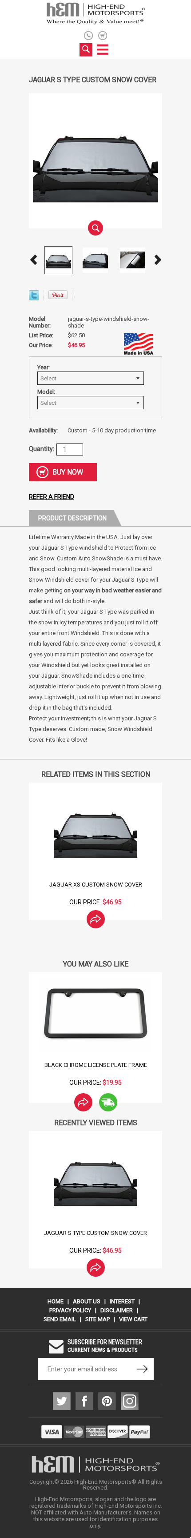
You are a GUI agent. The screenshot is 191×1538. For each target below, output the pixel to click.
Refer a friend (51, 496)
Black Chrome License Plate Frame (95, 1065)
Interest (122, 1301)
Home (56, 1301)
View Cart (133, 1319)
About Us (86, 1301)
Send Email (60, 1319)
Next (157, 260)
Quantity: (41, 448)
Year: (43, 367)
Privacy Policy (70, 1310)
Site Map (97, 1319)
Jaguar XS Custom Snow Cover (95, 884)
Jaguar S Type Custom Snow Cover (95, 1233)
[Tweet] (34, 298)
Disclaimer (116, 1310)
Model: (46, 391)
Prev (33, 260)
